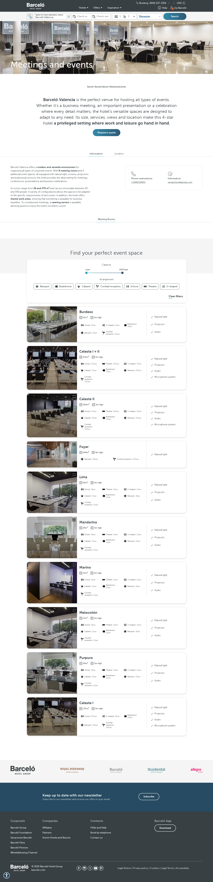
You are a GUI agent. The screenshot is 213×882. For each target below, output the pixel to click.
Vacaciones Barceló (21, 837)
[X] (90, 868)
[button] (173, 3)
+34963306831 (138, 182)
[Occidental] (156, 770)
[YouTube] (95, 868)
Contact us (96, 837)
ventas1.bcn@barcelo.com (180, 182)
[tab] (96, 154)
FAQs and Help (98, 827)
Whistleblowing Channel (24, 852)
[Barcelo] (116, 770)
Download (165, 828)
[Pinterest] (101, 868)
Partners (47, 832)
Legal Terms (167, 868)
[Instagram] (84, 868)
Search (175, 16)
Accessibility (182, 868)
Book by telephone (100, 832)
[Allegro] (196, 770)
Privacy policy (140, 868)
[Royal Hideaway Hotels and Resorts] (72, 770)
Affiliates (47, 827)
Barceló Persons (19, 847)
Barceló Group (18, 827)
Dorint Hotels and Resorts (56, 837)
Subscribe (148, 796)
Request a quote (106, 132)
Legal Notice (124, 868)
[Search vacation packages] (29, 16)
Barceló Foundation (21, 832)
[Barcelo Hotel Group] (19, 868)
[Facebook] (79, 868)
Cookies (154, 868)
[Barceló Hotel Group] (35, 6)
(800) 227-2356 (157, 3)
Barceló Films (18, 842)
